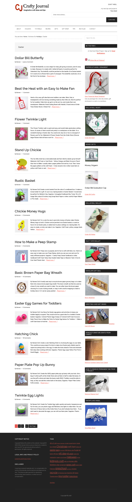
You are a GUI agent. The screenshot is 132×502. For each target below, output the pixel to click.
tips (60, 476)
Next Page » (33, 426)
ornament (63, 465)
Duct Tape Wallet (90, 264)
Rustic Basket (25, 180)
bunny (74, 443)
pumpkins (69, 469)
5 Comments (26, 307)
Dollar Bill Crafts (90, 194)
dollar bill (78, 447)
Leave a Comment (28, 62)
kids (52, 461)
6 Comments (26, 399)
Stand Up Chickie (28, 150)
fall (66, 450)
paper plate (79, 465)
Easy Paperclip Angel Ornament (95, 96)
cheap (54, 447)
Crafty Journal (32, 8)
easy (58, 450)
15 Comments (27, 276)
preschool (61, 468)
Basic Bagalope (90, 298)
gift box (55, 454)
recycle (53, 472)
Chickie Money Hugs (30, 211)
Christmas (62, 446)
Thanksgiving (54, 476)
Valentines (73, 476)
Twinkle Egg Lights (29, 395)
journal (78, 457)
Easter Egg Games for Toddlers (38, 303)
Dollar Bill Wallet (90, 234)
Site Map (52, 482)
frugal (76, 450)
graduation (53, 457)
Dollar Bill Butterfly (29, 58)
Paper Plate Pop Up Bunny (35, 365)
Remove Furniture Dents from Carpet (96, 362)
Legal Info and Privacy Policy (23, 459)
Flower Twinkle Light (30, 119)
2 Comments (26, 215)
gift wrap (69, 454)
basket (70, 443)
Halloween (72, 457)
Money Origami (91, 165)
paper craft (70, 465)
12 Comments (27, 368)
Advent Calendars (61, 443)
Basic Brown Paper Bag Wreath (38, 272)
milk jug (66, 461)
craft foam (72, 447)
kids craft (59, 461)
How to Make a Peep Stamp (35, 242)
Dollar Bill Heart (90, 138)
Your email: (113, 11)
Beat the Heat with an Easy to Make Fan (45, 88)
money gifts (73, 461)
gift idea (62, 453)
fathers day (70, 450)
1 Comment (26, 92)
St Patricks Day (62, 473)
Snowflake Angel (90, 428)
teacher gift (71, 473)
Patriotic (52, 469)
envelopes (62, 450)
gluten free (76, 454)
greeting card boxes (61, 457)
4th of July (53, 443)
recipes (74, 469)
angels (67, 443)
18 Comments (27, 338)
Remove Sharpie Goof (92, 394)
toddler (65, 476)
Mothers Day (54, 465)
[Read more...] (51, 76)
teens (76, 473)
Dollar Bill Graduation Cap (95, 188)
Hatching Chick (26, 334)
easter (52, 450)
